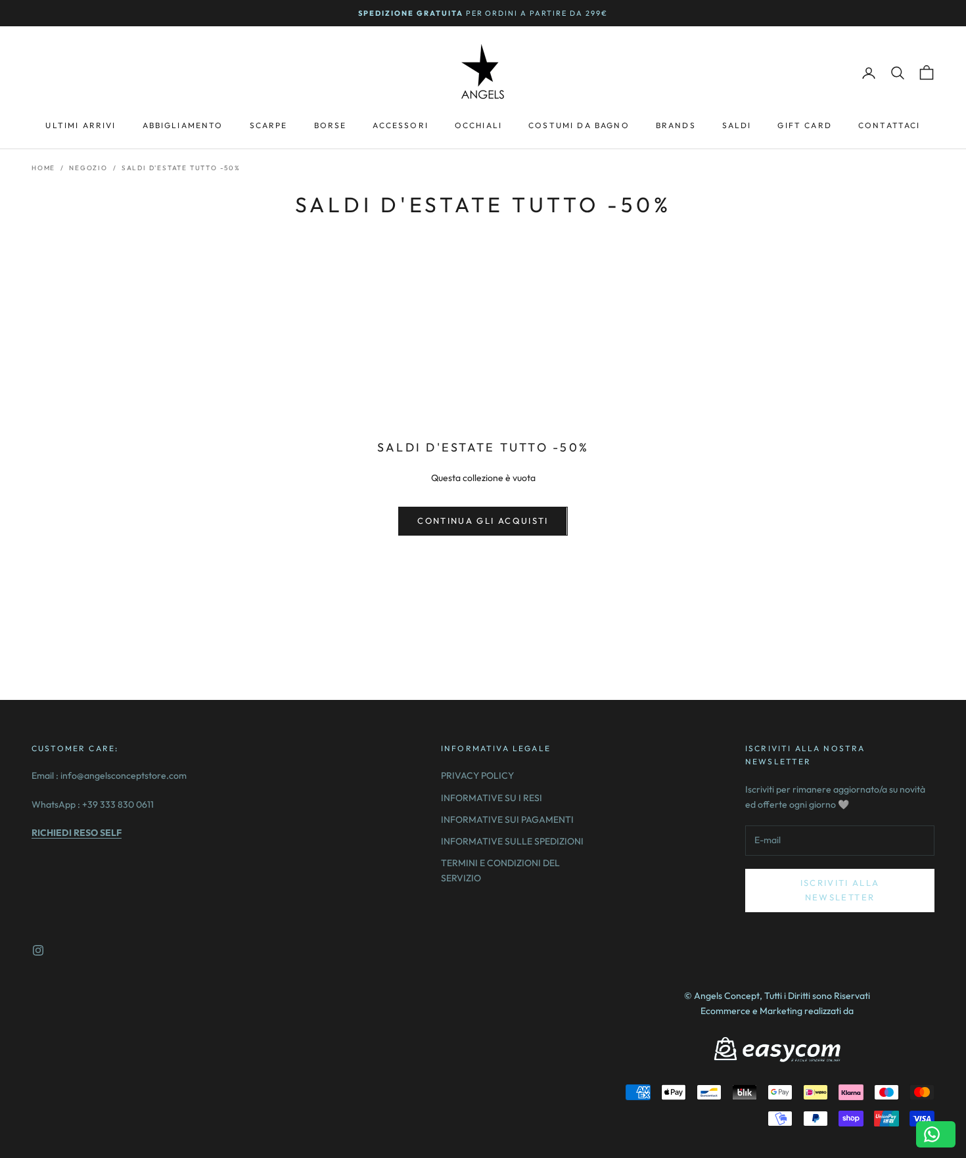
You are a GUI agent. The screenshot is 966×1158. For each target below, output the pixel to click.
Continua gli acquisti (482, 520)
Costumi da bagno (579, 125)
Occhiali (478, 125)
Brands (676, 125)
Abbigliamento (183, 125)
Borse (330, 125)
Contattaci (889, 125)
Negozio (88, 168)
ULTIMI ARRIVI (80, 125)
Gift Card (804, 125)
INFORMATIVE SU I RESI (491, 798)
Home (43, 168)
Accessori (400, 125)
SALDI (737, 125)
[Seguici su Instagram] (38, 950)
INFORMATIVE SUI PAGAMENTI (507, 819)
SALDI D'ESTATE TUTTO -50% (181, 168)
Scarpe (269, 125)
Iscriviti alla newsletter (840, 889)
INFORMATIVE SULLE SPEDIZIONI (512, 841)
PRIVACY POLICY (477, 775)
